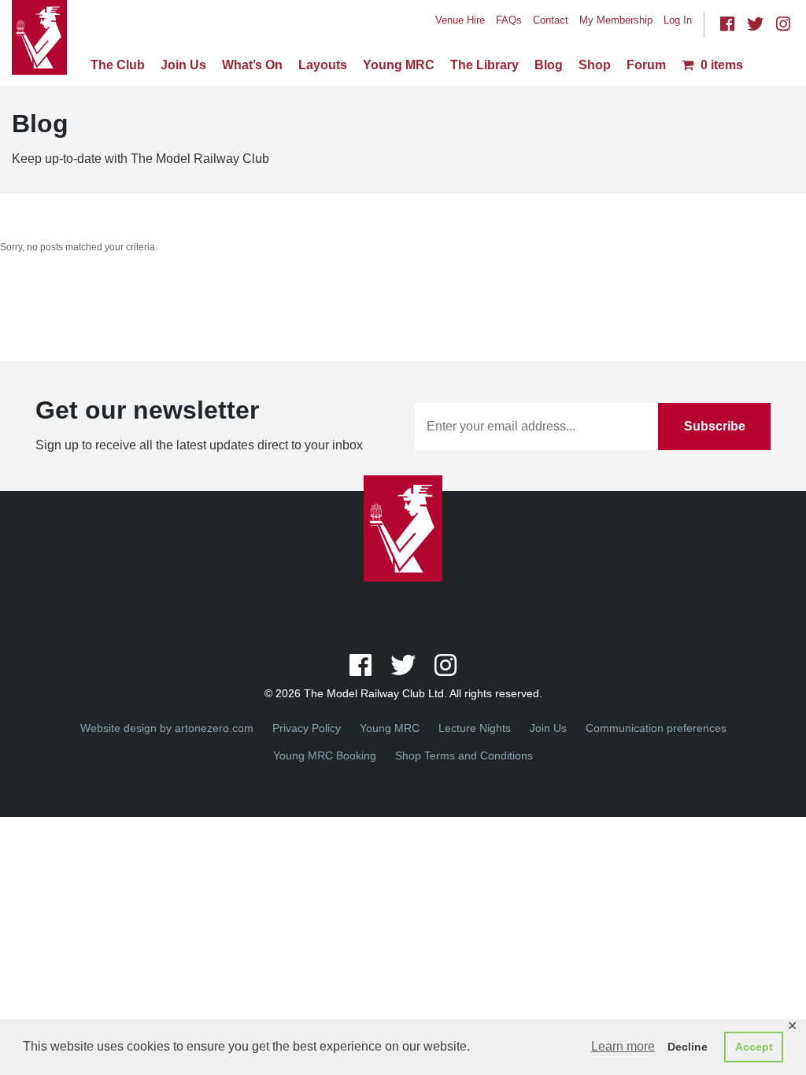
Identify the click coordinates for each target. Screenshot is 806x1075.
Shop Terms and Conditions (464, 755)
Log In (678, 20)
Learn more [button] (623, 1046)
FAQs (509, 20)
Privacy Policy (306, 728)
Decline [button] (687, 1046)
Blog (548, 65)
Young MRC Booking (324, 755)
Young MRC (398, 65)
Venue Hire (460, 20)
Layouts (322, 65)
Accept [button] (754, 1046)
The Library (484, 65)
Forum (646, 65)
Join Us (183, 65)
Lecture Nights (474, 728)
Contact (550, 20)
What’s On (252, 65)
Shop (595, 65)
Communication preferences (656, 728)
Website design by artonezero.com (166, 728)
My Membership (616, 20)
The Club (118, 65)
